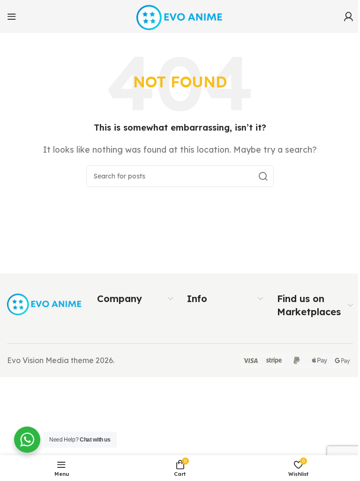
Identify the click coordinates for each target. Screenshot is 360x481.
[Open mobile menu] (11, 16)
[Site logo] (180, 15)
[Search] (263, 176)
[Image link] (45, 303)
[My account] (348, 16)
